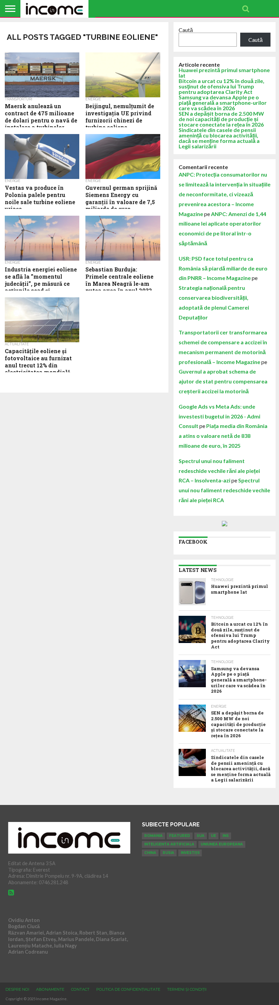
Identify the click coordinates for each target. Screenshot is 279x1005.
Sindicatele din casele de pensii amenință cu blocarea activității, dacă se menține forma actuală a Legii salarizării (219, 138)
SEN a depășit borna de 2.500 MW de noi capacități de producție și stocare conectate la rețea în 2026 (221, 119)
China (150, 853)
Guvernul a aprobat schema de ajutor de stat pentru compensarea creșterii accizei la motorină (223, 381)
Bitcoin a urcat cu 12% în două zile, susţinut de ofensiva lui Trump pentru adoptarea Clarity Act (221, 86)
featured (179, 836)
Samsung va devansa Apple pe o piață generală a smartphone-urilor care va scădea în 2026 (223, 102)
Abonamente (50, 989)
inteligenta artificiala (169, 844)
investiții (190, 853)
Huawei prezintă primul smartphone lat (224, 73)
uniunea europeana (222, 844)
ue (213, 836)
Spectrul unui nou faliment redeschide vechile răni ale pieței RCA (224, 490)
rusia (168, 853)
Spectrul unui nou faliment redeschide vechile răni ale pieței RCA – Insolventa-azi (219, 471)
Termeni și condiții (187, 989)
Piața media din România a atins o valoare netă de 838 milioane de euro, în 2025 (223, 436)
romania (153, 836)
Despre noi (17, 989)
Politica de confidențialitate (128, 989)
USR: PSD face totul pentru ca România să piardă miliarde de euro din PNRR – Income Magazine (223, 268)
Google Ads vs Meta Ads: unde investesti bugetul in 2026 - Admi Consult (219, 416)
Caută (186, 30)
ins (226, 836)
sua (200, 836)
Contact (80, 989)
